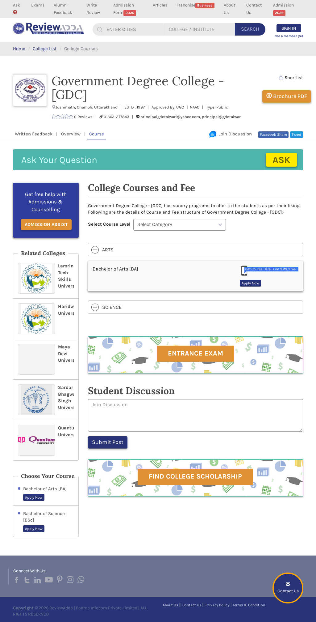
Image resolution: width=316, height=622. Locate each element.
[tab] (195, 250)
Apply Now (34, 497)
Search (250, 29)
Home (19, 48)
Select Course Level (109, 224)
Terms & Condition (249, 605)
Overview (71, 134)
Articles (160, 5)
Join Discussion (234, 134)
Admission (283, 8)
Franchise (194, 5)
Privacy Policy (217, 605)
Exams (37, 5)
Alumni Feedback (63, 8)
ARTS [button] (108, 250)
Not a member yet (288, 36)
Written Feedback (33, 134)
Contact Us (254, 8)
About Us (229, 8)
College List (45, 48)
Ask (16, 5)
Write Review (93, 8)
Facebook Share (273, 134)
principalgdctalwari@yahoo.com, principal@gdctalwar (190, 116)
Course (96, 134)
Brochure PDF (289, 96)
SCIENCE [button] (112, 307)
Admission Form (123, 8)
